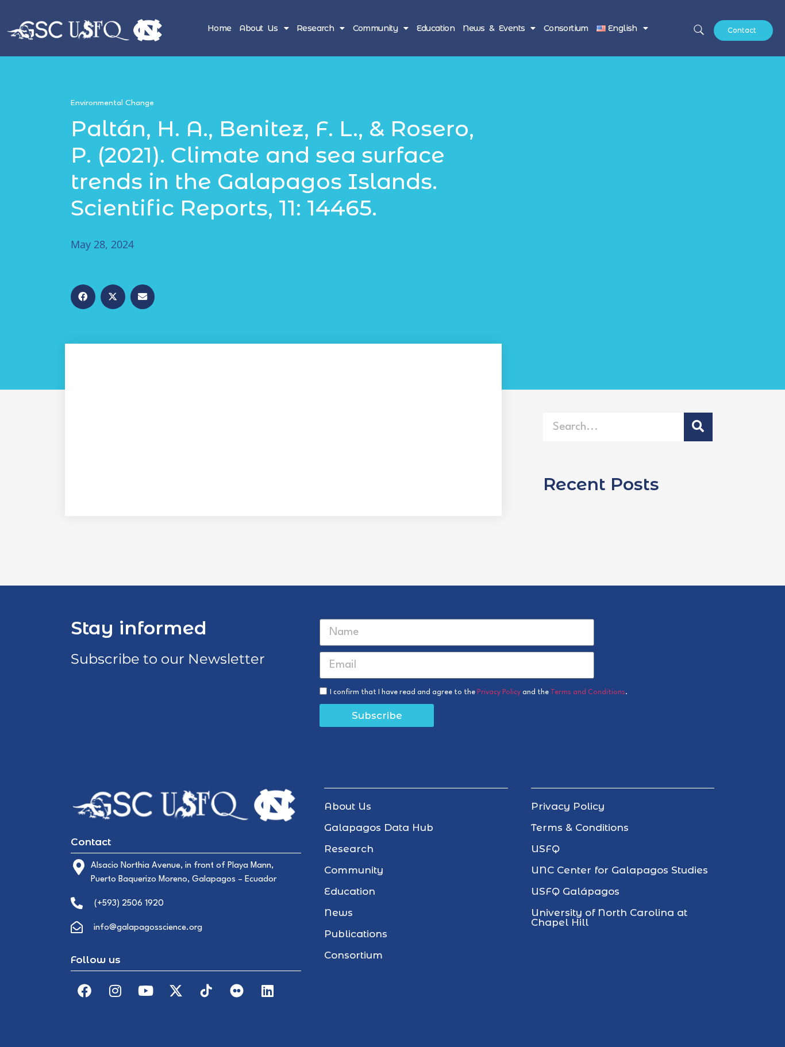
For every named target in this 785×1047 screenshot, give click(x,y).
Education (436, 28)
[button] (83, 296)
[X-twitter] (176, 990)
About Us (258, 28)
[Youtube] (145, 990)
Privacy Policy (499, 692)
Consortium (566, 28)
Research (315, 28)
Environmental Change (112, 103)
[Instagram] (115, 990)
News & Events (494, 28)
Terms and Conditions (588, 692)
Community (375, 28)
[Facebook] (84, 990)
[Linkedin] (267, 990)
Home (219, 28)
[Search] (698, 427)
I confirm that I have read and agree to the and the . (479, 692)
